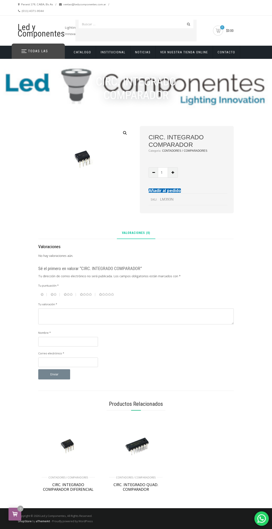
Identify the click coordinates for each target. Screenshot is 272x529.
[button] (125, 133)
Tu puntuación (48, 285)
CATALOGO (82, 52)
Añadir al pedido (165, 190)
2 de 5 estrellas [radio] (55, 294)
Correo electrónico (51, 353)
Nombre (44, 333)
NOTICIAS (143, 52)
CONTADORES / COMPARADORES (184, 150)
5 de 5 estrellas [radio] (108, 294)
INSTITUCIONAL (113, 52)
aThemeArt (43, 521)
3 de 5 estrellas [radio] (70, 294)
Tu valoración (47, 304)
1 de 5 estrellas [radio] (44, 294)
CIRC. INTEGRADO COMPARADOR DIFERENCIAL (68, 487)
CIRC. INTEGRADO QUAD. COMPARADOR (135, 487)
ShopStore (25, 521)
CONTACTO (226, 52)
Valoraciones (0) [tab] (136, 233)
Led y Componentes (41, 30)
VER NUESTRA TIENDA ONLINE (184, 52)
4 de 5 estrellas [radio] (87, 294)
